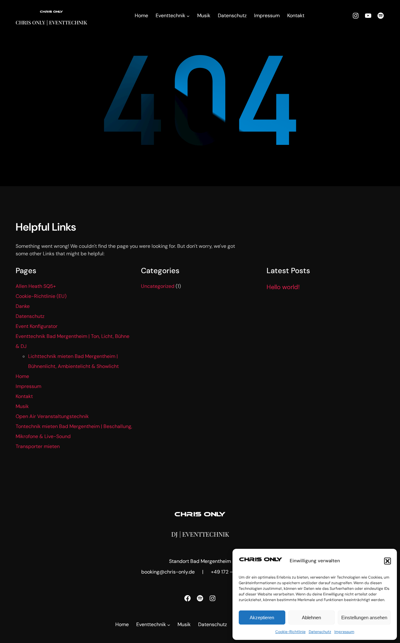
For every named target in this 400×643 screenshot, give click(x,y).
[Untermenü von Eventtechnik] (188, 16)
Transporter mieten (38, 446)
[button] (387, 561)
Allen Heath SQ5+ (36, 286)
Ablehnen (311, 617)
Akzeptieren (262, 617)
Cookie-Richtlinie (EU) (41, 296)
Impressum (344, 631)
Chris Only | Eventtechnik (51, 22)
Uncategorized (157, 286)
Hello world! (283, 287)
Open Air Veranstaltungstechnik (52, 416)
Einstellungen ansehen (364, 617)
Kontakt (24, 396)
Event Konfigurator (37, 326)
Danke (23, 306)
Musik (22, 406)
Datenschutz (320, 631)
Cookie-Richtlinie (290, 631)
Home (22, 376)
